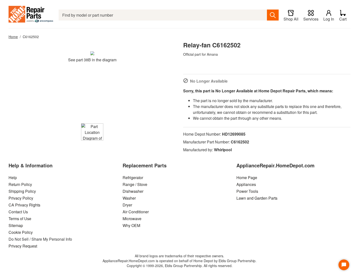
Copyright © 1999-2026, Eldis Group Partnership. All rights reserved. (179, 265)
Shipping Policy (22, 191)
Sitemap (16, 225)
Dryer (127, 205)
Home (13, 37)
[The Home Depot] (31, 15)
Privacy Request (23, 246)
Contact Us (18, 212)
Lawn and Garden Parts (256, 198)
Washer (129, 198)
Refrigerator (133, 177)
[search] (273, 15)
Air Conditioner (136, 212)
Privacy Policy (21, 198)
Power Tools (247, 191)
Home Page (246, 177)
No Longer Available (209, 81)
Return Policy (20, 184)
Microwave (132, 218)
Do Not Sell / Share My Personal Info (40, 239)
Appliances (246, 184)
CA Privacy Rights (24, 205)
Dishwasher (133, 191)
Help (13, 177)
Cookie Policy (21, 232)
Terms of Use (20, 218)
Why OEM (131, 225)
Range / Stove (135, 184)
